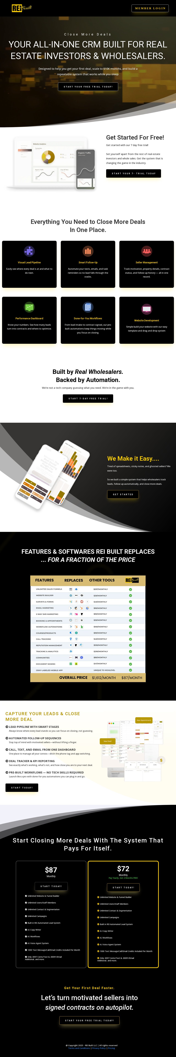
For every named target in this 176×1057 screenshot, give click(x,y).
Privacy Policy (99, 1048)
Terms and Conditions (79, 1048)
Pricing (111, 1048)
